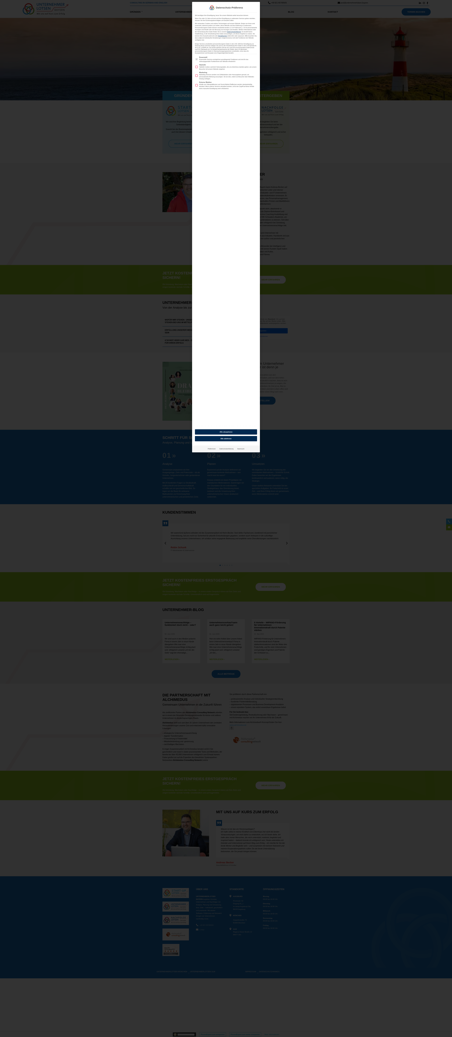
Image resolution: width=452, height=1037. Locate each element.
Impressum (240, 449)
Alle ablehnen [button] (226, 439)
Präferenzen (212, 449)
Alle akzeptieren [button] (226, 432)
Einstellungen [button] (222, 36)
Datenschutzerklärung (234, 32)
